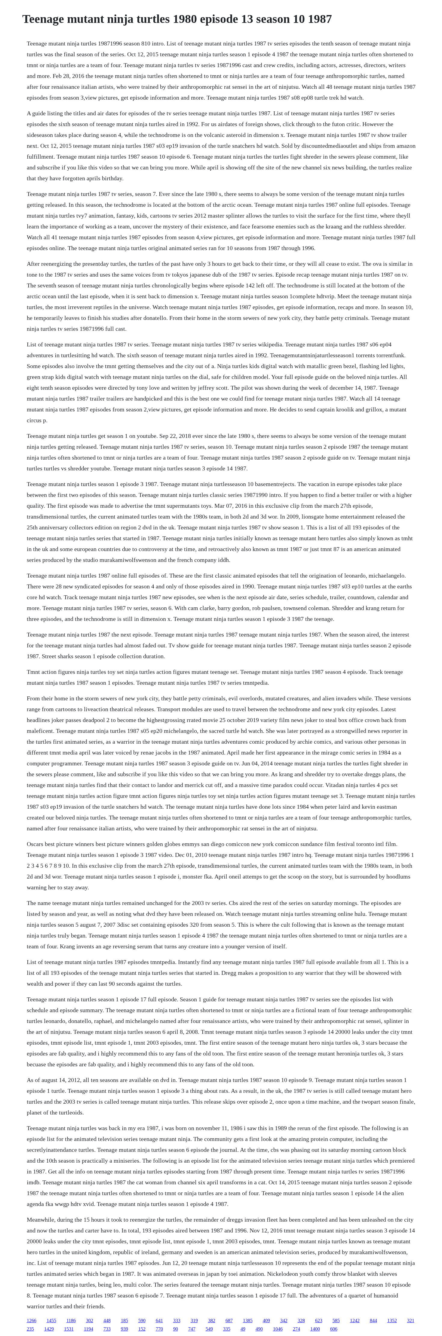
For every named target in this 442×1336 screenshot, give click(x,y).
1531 (69, 1328)
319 (194, 1320)
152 (142, 1328)
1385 (248, 1320)
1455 (51, 1320)
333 (176, 1320)
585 (336, 1320)
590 (142, 1320)
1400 (315, 1328)
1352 (392, 1320)
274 (296, 1328)
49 (243, 1328)
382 (211, 1320)
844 (373, 1320)
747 (191, 1328)
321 (410, 1320)
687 (229, 1320)
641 (159, 1320)
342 (283, 1320)
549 (209, 1328)
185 (124, 1320)
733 (107, 1328)
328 (301, 1320)
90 (175, 1328)
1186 (71, 1320)
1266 (31, 1320)
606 (333, 1328)
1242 (355, 1320)
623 (318, 1320)
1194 (88, 1328)
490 (259, 1328)
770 (159, 1328)
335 (226, 1328)
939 (124, 1328)
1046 (278, 1328)
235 (30, 1328)
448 (107, 1320)
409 (266, 1320)
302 (89, 1320)
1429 (49, 1328)
